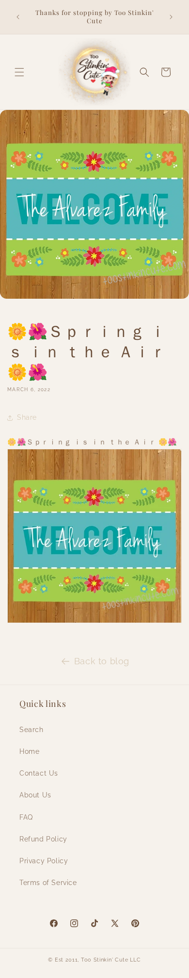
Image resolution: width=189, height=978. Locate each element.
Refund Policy (43, 839)
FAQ (26, 817)
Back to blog (101, 661)
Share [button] (27, 417)
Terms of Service (48, 882)
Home (29, 751)
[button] (19, 72)
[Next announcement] (171, 17)
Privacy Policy (43, 861)
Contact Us (38, 773)
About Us (35, 795)
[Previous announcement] (18, 17)
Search (31, 730)
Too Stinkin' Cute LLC (111, 960)
